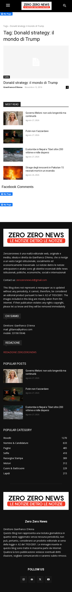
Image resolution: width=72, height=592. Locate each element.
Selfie (6, 77)
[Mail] (32, 579)
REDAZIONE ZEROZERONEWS (20, 352)
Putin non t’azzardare (37, 131)
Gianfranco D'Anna (12, 87)
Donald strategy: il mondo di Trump (30, 83)
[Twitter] (40, 579)
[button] (65, 6)
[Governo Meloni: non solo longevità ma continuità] (13, 118)
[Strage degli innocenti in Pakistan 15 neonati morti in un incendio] (13, 173)
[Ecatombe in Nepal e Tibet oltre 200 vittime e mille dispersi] (13, 155)
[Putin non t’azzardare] (13, 136)
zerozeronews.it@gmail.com (31, 280)
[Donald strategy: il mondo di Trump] (36, 62)
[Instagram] (23, 579)
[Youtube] (48, 579)
